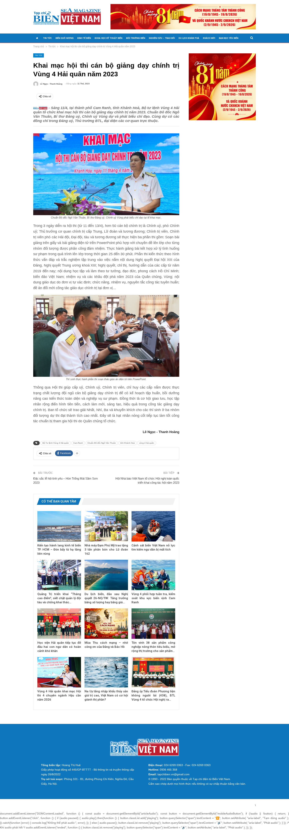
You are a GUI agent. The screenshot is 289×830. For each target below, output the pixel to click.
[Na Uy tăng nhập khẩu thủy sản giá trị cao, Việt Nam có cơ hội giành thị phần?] (106, 672)
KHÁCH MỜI (209, 38)
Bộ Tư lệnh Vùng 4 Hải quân (55, 443)
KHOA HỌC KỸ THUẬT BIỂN (108, 38)
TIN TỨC (47, 38)
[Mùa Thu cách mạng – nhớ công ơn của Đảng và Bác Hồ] (106, 623)
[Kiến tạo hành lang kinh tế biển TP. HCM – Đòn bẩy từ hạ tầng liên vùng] (59, 526)
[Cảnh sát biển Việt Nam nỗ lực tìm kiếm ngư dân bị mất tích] (153, 526)
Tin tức (38, 55)
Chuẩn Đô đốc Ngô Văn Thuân (101, 443)
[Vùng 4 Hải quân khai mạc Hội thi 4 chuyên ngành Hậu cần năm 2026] (59, 672)
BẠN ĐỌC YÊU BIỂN (228, 38)
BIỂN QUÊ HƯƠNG (64, 38)
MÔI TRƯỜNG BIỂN (135, 38)
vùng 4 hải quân (146, 443)
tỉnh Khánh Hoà (127, 443)
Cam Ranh (78, 443)
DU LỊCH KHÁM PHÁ (189, 38)
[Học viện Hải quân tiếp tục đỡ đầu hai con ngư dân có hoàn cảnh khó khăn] (59, 623)
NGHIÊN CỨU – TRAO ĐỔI (162, 38)
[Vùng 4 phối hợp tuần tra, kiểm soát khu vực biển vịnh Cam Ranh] (153, 575)
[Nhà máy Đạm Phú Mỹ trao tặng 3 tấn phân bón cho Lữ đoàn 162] (106, 526)
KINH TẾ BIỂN (84, 38)
